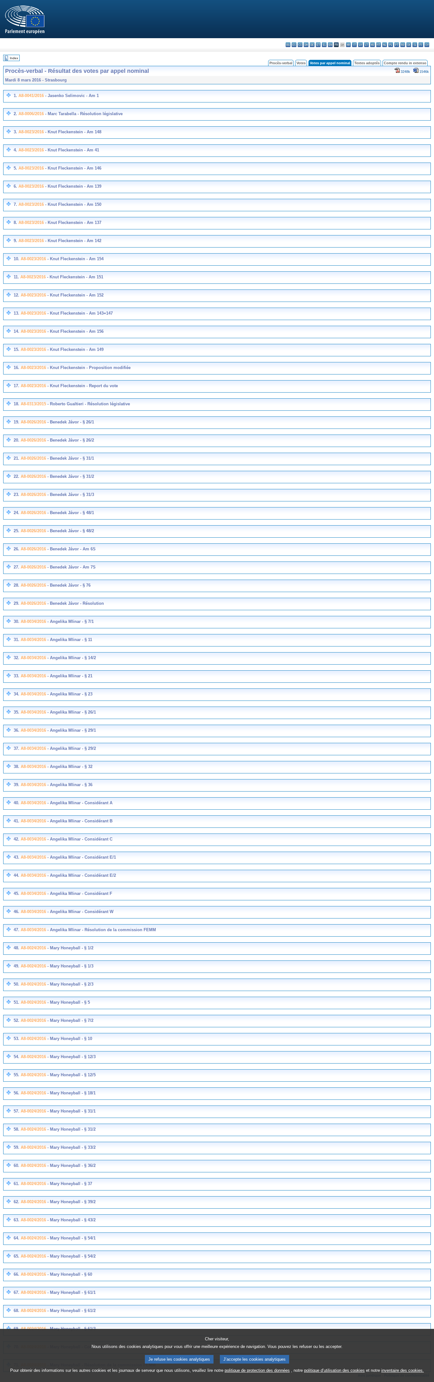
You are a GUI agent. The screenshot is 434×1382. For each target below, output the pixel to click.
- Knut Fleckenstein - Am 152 (75, 295)
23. (16, 494)
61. (16, 1183)
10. (16, 258)
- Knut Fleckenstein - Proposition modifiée (88, 367)
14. (16, 331)
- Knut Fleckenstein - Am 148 (72, 131)
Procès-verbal (280, 63)
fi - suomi (420, 44)
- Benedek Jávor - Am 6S (71, 549)
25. (16, 530)
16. (16, 367)
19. (16, 422)
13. (16, 313)
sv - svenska (426, 44)
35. (16, 712)
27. (16, 567)
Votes (301, 63)
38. (16, 766)
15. (16, 349)
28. (16, 585)
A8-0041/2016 (31, 95)
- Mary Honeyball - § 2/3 (69, 984)
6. (15, 186)
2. (15, 113)
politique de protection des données (257, 1370)
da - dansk (306, 44)
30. (16, 621)
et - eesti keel (318, 44)
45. (16, 893)
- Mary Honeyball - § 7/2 (69, 1020)
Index (14, 58)
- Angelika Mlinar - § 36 (69, 784)
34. (16, 694)
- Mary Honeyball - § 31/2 (71, 1129)
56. (16, 1093)
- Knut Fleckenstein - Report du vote (82, 385)
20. (16, 440)
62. (16, 1201)
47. (16, 929)
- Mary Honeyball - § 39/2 (71, 1201)
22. (16, 476)
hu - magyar (372, 44)
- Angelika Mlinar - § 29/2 (71, 748)
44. (16, 875)
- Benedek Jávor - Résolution (75, 603)
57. (16, 1111)
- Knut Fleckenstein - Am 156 (75, 331)
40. (16, 802)
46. (16, 911)
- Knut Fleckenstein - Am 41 (71, 150)
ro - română (402, 44)
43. (16, 857)
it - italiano (354, 44)
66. (16, 1274)
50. (16, 984)
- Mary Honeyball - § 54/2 (71, 1256)
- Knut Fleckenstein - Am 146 (72, 168)
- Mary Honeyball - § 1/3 (69, 966)
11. (16, 277)
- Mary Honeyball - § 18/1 (71, 1093)
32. (16, 657)
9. (15, 240)
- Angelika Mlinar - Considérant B (79, 821)
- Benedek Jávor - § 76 (68, 585)
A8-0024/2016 (33, 948)
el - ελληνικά (324, 44)
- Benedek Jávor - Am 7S (71, 567)
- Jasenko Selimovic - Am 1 (71, 95)
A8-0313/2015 (33, 403)
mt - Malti (378, 44)
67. (16, 1292)
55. (16, 1074)
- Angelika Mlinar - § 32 (69, 766)
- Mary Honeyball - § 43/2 (71, 1220)
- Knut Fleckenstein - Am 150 (72, 204)
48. (16, 948)
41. (16, 821)
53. (16, 1038)
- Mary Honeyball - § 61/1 (71, 1292)
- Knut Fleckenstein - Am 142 (72, 240)
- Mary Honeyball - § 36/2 (71, 1165)
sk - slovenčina (408, 44)
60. (16, 1165)
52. (16, 1020)
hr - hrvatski (348, 44)
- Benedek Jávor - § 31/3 (70, 494)
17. (16, 385)
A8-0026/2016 (33, 422)
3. (15, 131)
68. (16, 1310)
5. (15, 168)
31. (16, 639)
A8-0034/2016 (33, 621)
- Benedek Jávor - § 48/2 (70, 530)
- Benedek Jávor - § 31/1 (70, 458)
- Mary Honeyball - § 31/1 (71, 1111)
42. (16, 839)
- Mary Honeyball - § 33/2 (71, 1147)
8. (15, 222)
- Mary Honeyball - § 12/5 (71, 1074)
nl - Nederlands (384, 44)
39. (16, 784)
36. (16, 730)
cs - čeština (300, 44)
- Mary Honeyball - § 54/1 (71, 1238)
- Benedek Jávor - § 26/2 (70, 440)
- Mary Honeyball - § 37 (69, 1183)
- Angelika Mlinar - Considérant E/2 (81, 875)
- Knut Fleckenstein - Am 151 (74, 277)
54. (16, 1056)
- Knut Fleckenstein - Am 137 (72, 222)
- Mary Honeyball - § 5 (68, 1002)
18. (16, 403)
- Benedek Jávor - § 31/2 (70, 476)
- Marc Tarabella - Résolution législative (83, 113)
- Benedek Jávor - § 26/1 (70, 422)
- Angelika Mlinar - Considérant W (79, 911)
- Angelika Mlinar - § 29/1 (71, 730)
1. (15, 95)
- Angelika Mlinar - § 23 (69, 694)
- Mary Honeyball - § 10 (69, 1038)
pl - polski (390, 44)
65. (16, 1256)
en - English (330, 44)
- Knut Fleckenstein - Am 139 (72, 186)
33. (16, 676)
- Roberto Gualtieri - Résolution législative (88, 403)
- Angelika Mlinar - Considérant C (79, 839)
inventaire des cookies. (402, 1370)
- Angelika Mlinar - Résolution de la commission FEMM (101, 929)
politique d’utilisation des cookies (334, 1370)
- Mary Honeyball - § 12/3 (71, 1056)
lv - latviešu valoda (360, 44)
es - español (294, 44)
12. (16, 295)
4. (15, 150)
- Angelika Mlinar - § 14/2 (71, 657)
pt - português (396, 44)
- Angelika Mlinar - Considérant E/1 (81, 857)
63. (16, 1220)
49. (16, 966)
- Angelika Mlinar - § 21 (69, 676)
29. (16, 603)
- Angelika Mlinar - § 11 (69, 639)
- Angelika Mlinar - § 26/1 (71, 712)
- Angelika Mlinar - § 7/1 (70, 621)
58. (16, 1129)
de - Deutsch (312, 44)
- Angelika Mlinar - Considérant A (79, 802)
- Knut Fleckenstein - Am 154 (75, 258)
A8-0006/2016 (31, 113)
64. (16, 1238)
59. (16, 1147)
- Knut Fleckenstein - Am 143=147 (79, 313)
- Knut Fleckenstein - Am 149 (75, 349)
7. (15, 204)
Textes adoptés (367, 63)
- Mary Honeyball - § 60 (69, 1274)
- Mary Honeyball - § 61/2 (71, 1310)
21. (16, 458)
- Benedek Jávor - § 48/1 (70, 512)
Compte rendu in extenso (405, 63)
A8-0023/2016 (31, 131)
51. (16, 1002)
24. (16, 512)
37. (16, 748)
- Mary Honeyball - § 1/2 (69, 948)
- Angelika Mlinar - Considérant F (79, 893)
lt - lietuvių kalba (366, 44)
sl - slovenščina (414, 44)
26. (16, 549)
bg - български (288, 44)
